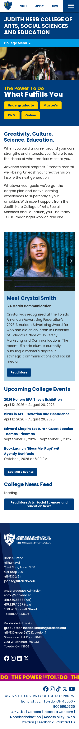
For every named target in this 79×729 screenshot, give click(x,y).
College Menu (15, 43)
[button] (71, 6)
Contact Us (65, 722)
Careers (34, 711)
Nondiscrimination (25, 717)
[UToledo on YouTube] (72, 689)
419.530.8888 (13, 600)
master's (51, 105)
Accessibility (54, 717)
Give (55, 6)
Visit (23, 6)
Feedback (45, 722)
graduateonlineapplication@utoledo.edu (35, 628)
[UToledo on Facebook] (6, 658)
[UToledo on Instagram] (13, 658)
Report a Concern (58, 711)
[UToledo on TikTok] (58, 689)
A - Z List (18, 711)
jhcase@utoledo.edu (19, 581)
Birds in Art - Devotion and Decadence (36, 414)
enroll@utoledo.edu (18, 595)
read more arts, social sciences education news (39, 504)
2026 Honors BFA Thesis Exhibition (33, 399)
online (30, 115)
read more (19, 372)
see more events (21, 472)
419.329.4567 (13, 604)
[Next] (71, 261)
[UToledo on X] (26, 658)
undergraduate (21, 105)
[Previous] (8, 261)
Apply (39, 6)
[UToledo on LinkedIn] (19, 658)
